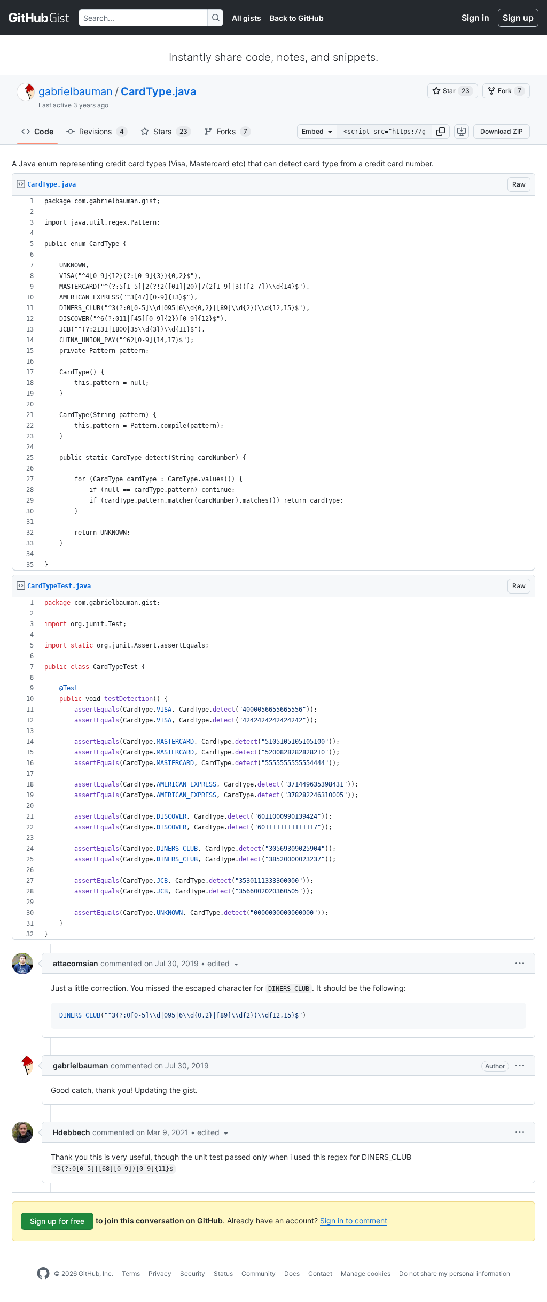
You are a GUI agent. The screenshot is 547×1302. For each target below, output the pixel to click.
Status (223, 1273)
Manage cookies (365, 1273)
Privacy (160, 1273)
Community (258, 1273)
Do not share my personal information (454, 1273)
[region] (273, 383)
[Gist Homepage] (39, 17)
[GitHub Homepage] (43, 1274)
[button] (441, 131)
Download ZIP (501, 131)
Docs (292, 1273)
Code (43, 131)
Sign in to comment (353, 1220)
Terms (131, 1273)
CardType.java (158, 91)
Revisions (101, 131)
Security (192, 1273)
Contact (320, 1273)
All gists (246, 17)
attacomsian (75, 963)
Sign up (518, 17)
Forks (232, 131)
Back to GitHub (297, 17)
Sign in (475, 17)
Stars (170, 131)
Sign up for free (57, 1221)
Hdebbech (71, 1132)
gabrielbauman (75, 91)
